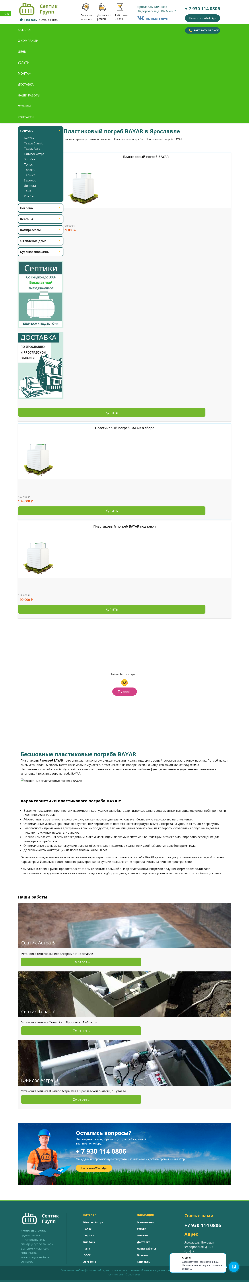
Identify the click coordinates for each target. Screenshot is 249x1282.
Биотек (29, 138)
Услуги (24, 63)
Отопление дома (33, 241)
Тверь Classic (33, 143)
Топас (28, 164)
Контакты (26, 117)
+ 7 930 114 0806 (101, 1151)
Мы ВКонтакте (156, 19)
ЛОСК (87, 1255)
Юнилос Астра (34, 154)
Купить (111, 412)
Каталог (24, 30)
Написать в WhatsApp (202, 18)
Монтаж (24, 73)
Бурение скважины (34, 252)
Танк (27, 191)
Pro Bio (29, 196)
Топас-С (29, 170)
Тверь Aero (32, 149)
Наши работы (29, 95)
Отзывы (24, 106)
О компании (28, 41)
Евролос (30, 180)
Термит (29, 175)
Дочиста (30, 186)
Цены (22, 52)
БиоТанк (89, 1242)
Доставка (26, 84)
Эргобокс (30, 159)
